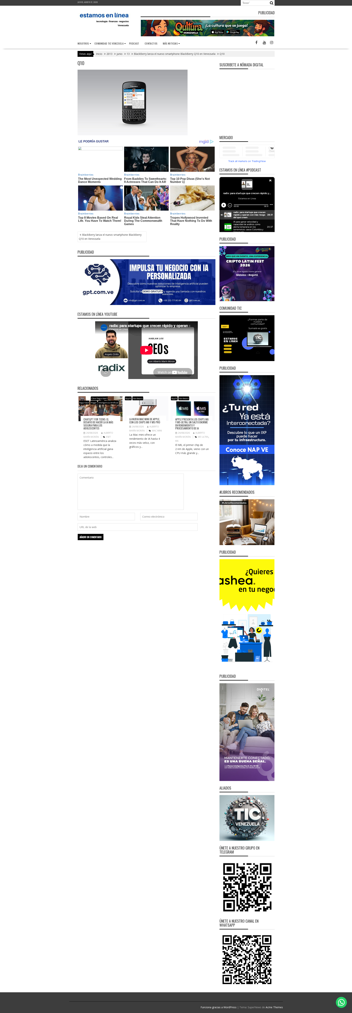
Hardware (138, 398)
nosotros (83, 43)
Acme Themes (274, 1007)
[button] (341, 1002)
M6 (176, 440)
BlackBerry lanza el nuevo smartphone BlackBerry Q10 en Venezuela (110, 236)
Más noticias (170, 43)
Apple (128, 398)
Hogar (94, 402)
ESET (108, 436)
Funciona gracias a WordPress (218, 1007)
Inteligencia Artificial (108, 402)
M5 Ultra (203, 436)
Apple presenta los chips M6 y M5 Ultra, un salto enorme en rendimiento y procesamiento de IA (192, 423)
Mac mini (157, 430)
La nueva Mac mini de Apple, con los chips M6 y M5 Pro (144, 420)
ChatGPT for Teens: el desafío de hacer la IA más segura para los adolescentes (98, 423)
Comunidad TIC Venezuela (109, 43)
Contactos (151, 43)
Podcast (134, 43)
